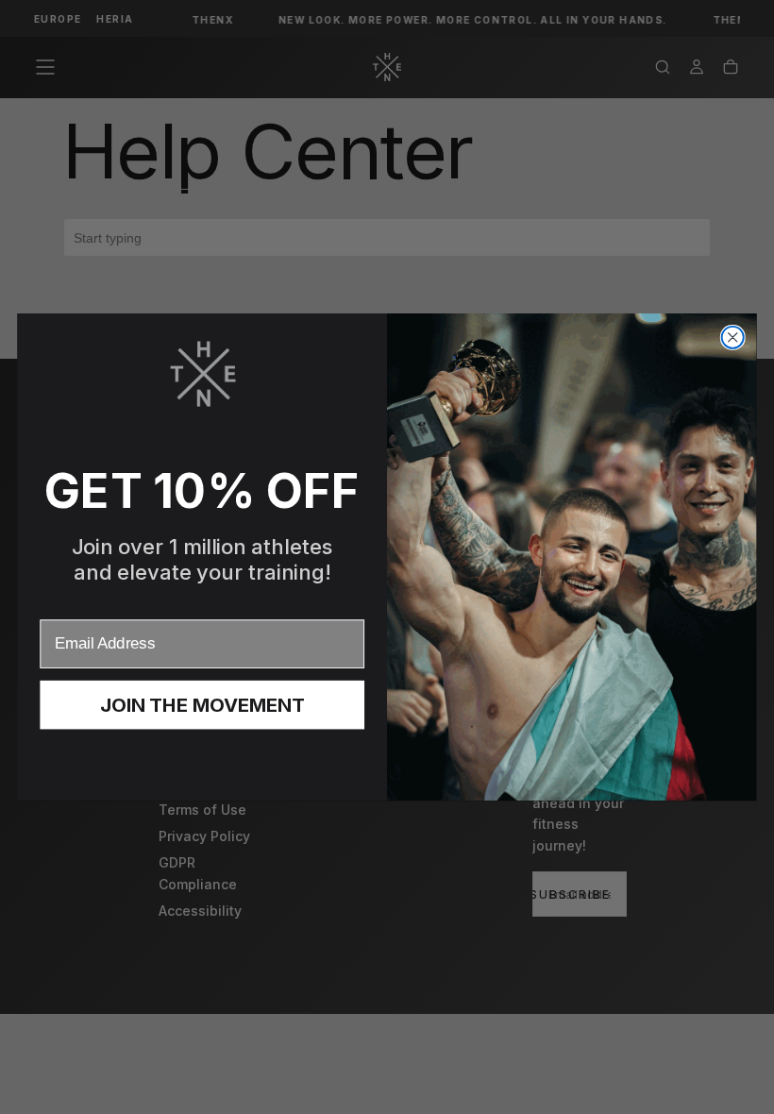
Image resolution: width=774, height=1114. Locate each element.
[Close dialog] (733, 337)
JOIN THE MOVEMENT (202, 705)
